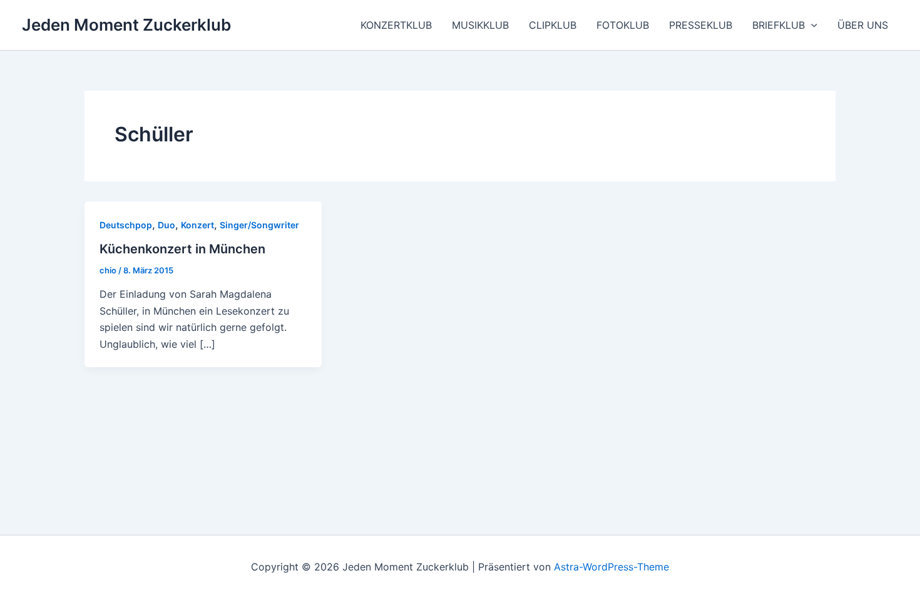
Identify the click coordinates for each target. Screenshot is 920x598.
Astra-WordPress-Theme (611, 566)
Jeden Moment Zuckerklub (126, 24)
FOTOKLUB (622, 25)
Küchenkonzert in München (182, 248)
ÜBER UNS (862, 25)
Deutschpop (126, 225)
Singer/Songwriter (259, 225)
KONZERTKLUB (396, 25)
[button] (811, 25)
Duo (166, 225)
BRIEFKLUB (778, 25)
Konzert (197, 225)
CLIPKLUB (552, 25)
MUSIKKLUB (480, 25)
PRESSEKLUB (700, 25)
